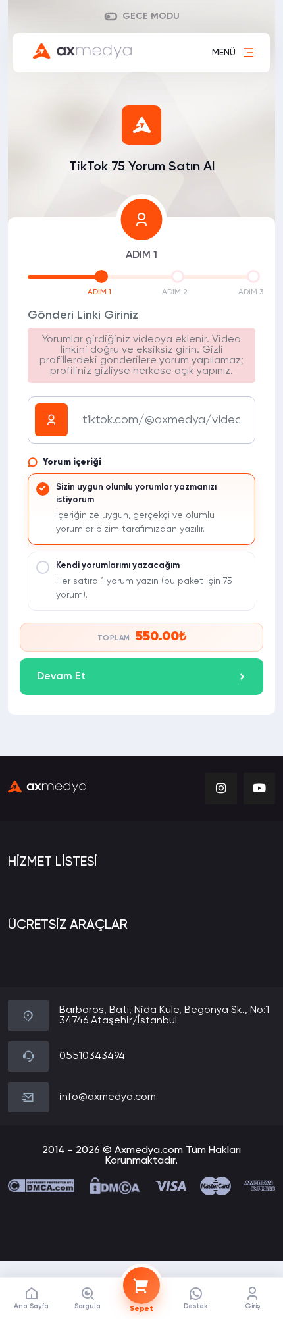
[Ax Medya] (47, 788)
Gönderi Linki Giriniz (83, 315)
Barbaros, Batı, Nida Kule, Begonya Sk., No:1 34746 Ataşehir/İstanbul (164, 1015)
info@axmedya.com (107, 1097)
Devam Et (61, 676)
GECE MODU (151, 16)
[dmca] (41, 1185)
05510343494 (92, 1056)
